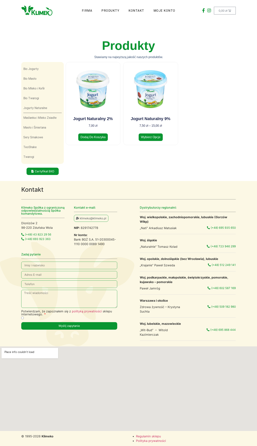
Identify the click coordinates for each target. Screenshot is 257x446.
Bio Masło (29, 78)
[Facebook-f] (203, 11)
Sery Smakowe (33, 137)
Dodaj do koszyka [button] (93, 137)
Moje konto (164, 10)
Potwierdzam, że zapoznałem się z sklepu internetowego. (66, 313)
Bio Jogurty (31, 69)
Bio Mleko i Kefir (34, 88)
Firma (87, 10)
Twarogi (28, 157)
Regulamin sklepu (148, 436)
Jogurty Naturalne (35, 108)
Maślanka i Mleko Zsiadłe (40, 118)
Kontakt (136, 10)
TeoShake (30, 147)
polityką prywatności (87, 311)
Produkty (110, 10)
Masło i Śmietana (34, 127)
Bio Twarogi (31, 98)
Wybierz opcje (150, 137)
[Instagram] (209, 11)
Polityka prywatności (151, 441)
